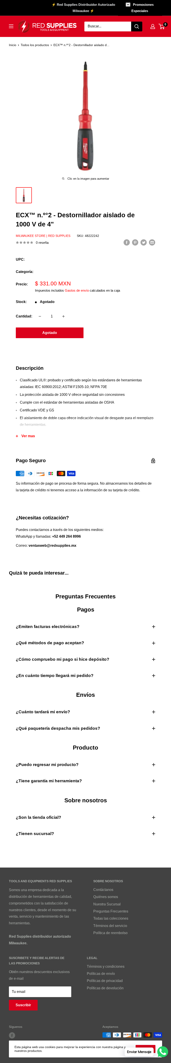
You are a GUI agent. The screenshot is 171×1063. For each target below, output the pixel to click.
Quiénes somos (105, 897)
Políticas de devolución (105, 988)
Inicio (12, 45)
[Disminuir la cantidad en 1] (40, 316)
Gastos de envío (77, 290)
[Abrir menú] (11, 26)
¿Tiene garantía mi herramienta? (49, 780)
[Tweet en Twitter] (143, 242)
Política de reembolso (110, 933)
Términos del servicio (110, 926)
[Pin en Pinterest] (135, 242)
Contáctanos (103, 890)
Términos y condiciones (105, 966)
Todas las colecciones (110, 918)
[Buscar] (136, 26)
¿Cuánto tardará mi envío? (43, 711)
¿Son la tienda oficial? (38, 817)
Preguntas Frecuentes (110, 911)
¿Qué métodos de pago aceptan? (50, 642)
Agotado (49, 333)
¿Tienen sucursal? (35, 833)
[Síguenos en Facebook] (12, 1035)
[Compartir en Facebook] (127, 242)
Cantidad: (24, 316)
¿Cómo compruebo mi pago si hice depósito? (62, 659)
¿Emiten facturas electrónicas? (47, 626)
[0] (162, 26)
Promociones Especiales (142, 8)
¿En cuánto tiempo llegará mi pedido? (55, 675)
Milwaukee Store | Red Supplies (43, 236)
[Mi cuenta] (153, 26)
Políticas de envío (101, 974)
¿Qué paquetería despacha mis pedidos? (58, 728)
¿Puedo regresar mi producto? (47, 764)
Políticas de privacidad (105, 981)
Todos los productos (35, 45)
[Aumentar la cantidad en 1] (63, 316)
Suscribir (23, 1005)
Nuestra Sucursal (107, 904)
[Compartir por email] (152, 242)
